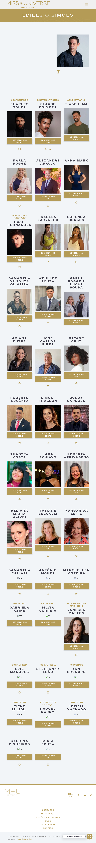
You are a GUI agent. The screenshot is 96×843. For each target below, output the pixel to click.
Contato (48, 828)
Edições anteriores (48, 817)
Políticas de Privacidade (24, 839)
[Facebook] (78, 795)
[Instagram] (90, 795)
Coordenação (48, 814)
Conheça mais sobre (20, 141)
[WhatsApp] (89, 836)
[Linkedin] (84, 795)
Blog (48, 821)
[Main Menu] (86, 4)
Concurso (48, 810)
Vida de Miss (48, 824)
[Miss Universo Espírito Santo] (28, 7)
